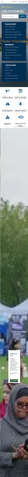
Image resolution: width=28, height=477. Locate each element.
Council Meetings (10, 27)
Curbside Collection (11, 52)
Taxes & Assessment (11, 50)
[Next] (25, 368)
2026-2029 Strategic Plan (12, 32)
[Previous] (3, 368)
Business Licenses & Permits (13, 55)
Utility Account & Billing (11, 47)
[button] (26, 2)
